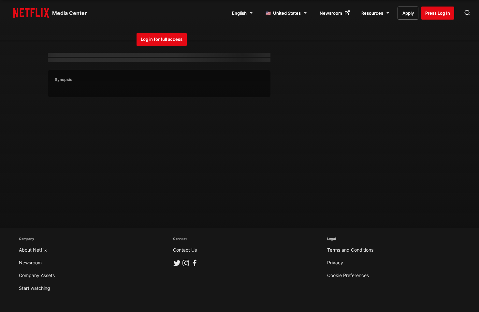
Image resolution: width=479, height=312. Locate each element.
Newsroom (30, 262)
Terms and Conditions (350, 250)
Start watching (34, 288)
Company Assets (37, 275)
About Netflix (33, 250)
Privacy (335, 262)
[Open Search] (467, 13)
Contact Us (185, 250)
